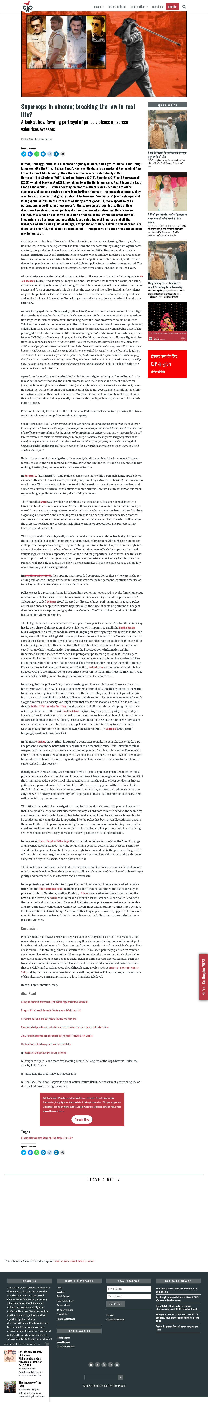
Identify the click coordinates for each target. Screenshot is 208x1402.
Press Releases (63, 1337)
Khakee (41, 741)
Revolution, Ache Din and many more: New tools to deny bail (48, 1018)
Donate (60, 1287)
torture (53, 897)
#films (45, 1138)
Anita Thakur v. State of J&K (37, 575)
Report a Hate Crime (65, 1300)
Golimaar (51, 601)
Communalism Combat (115, 1319)
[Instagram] (110, 1364)
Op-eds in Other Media (66, 1346)
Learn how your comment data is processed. (74, 1261)
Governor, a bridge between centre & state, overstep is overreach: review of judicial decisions (65, 1027)
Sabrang (109, 1315)
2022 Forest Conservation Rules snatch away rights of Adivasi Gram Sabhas (56, 1035)
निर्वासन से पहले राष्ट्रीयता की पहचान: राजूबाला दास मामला (177, 1328)
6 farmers (86, 893)
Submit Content (63, 1296)
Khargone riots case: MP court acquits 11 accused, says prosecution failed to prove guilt (177, 1317)
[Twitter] (97, 1364)
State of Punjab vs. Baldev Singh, (53, 841)
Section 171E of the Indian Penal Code (48, 706)
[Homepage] (117, 1364)
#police (52, 1138)
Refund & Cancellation (66, 1318)
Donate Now (82, 1119)
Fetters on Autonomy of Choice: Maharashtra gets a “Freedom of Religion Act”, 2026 (30, 1358)
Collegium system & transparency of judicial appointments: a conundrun (55, 1002)
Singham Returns (70, 711)
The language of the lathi (30, 1384)
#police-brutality (65, 1138)
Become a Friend (63, 1305)
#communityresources (31, 1138)
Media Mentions (63, 1342)
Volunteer (61, 1292)
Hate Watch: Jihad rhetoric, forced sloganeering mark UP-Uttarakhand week (176, 1307)
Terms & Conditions (65, 1309)
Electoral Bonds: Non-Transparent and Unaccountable (46, 1044)
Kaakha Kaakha (127, 627)
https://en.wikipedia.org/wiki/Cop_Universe (45, 1052)
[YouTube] (104, 1364)
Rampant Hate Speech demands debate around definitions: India (51, 1010)
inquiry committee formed (51, 888)
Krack (43, 501)
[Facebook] (91, 1364)
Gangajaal (111, 728)
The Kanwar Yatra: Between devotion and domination (176, 1290)
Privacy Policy (62, 1314)
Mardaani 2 (30, 475)
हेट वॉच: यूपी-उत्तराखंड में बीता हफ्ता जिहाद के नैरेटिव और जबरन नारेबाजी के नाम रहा (177, 1298)
